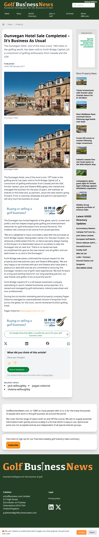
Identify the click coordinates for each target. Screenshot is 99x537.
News (7, 13)
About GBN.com (85, 14)
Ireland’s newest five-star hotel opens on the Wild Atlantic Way (86, 162)
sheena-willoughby (19, 389)
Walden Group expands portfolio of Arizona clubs (85, 207)
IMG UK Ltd (81, 253)
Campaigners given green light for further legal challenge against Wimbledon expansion (86, 185)
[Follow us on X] (58, 507)
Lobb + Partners (83, 257)
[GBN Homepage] (36, 5)
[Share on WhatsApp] (68, 343)
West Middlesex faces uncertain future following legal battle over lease (85, 118)
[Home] (3, 24)
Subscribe (13, 445)
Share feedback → (18, 369)
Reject (92, 532)
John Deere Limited (84, 235)
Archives (70, 13)
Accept (81, 532)
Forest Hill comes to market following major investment (85, 140)
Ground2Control (83, 246)
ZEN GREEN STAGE (84, 268)
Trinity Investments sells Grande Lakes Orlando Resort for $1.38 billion (85, 94)
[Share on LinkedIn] (26, 343)
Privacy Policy (48, 375)
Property (19, 24)
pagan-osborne (41, 385)
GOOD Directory (32, 14)
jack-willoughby (17, 385)
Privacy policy (54, 498)
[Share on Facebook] (47, 343)
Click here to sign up (16, 439)
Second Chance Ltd (84, 260)
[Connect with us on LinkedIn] (51, 507)
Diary (19, 13)
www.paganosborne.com (32, 310)
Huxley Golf (81, 250)
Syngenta (80, 264)
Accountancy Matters (85, 228)
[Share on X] (5, 343)
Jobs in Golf (52, 14)
